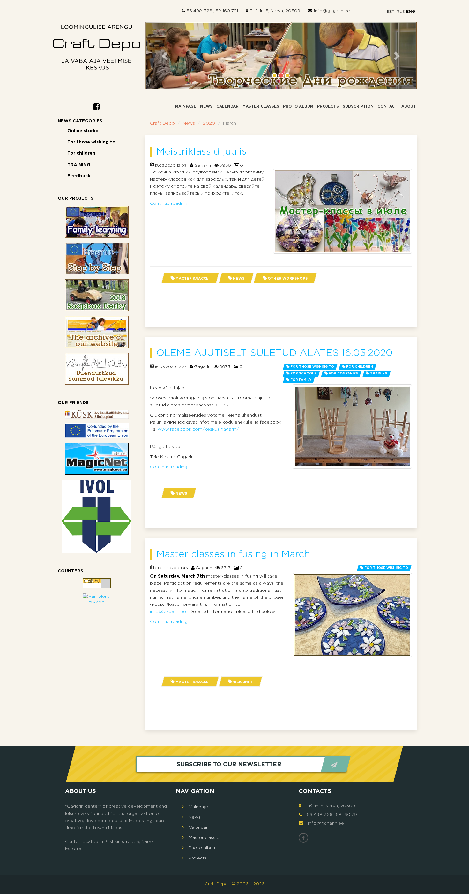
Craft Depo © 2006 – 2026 (234, 884)
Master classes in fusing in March (233, 554)
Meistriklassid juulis (201, 152)
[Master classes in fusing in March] (352, 615)
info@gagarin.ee (332, 11)
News (206, 106)
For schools (303, 373)
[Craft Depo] (96, 49)
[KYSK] (96, 414)
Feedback (78, 176)
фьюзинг (243, 682)
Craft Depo (162, 123)
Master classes (260, 106)
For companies (343, 373)
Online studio (83, 131)
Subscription (358, 106)
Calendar (227, 106)
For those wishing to (91, 142)
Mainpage (185, 106)
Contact (387, 106)
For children (81, 153)
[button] (165, 56)
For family (300, 380)
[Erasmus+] (96, 430)
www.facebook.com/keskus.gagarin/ (198, 429)
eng (410, 11)
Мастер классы (192, 278)
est (390, 11)
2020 (209, 123)
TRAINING (78, 165)
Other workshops (288, 278)
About (408, 106)
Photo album (298, 106)
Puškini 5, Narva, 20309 (275, 11)
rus (401, 11)
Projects (328, 106)
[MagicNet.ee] (96, 459)
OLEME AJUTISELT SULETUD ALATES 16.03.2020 (274, 353)
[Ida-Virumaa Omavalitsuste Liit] (96, 516)
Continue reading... (170, 203)
